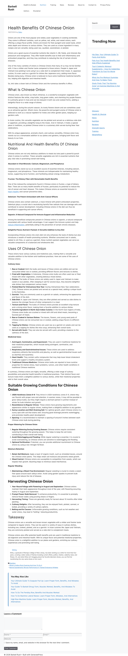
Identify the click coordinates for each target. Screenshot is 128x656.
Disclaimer (37, 11)
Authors (26, 11)
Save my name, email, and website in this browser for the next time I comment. (38, 643)
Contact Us (92, 5)
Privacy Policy (105, 5)
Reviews (71, 5)
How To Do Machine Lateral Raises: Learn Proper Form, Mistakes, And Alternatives (44, 596)
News (62, 5)
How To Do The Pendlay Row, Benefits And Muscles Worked (35, 593)
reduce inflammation (16, 225)
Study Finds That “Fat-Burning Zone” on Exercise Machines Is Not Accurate (106, 85)
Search (95, 23)
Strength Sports (98, 128)
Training (53, 5)
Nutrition (43, 5)
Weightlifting (97, 135)
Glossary (95, 111)
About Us (81, 5)
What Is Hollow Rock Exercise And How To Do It (25, 565)
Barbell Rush (12, 8)
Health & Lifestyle (30, 5)
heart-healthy (13, 192)
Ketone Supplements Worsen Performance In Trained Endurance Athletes (33, 567)
